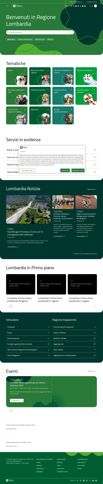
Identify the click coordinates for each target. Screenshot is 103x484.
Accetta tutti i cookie (78, 170)
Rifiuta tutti (65, 170)
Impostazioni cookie (27, 170)
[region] (52, 159)
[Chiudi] (82, 148)
